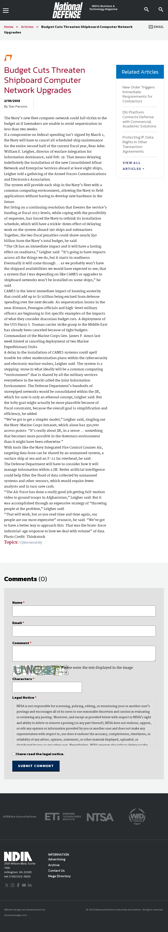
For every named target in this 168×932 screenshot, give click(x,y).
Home (8, 26)
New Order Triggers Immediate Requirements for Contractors (139, 94)
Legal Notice (24, 697)
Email (158, 26)
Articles (27, 26)
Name (18, 602)
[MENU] (5, 10)
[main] (84, 416)
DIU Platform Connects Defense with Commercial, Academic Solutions (139, 119)
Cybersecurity (30, 542)
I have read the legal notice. (40, 754)
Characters (23, 678)
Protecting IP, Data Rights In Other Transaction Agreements (138, 144)
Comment (21, 643)
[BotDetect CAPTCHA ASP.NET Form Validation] (38, 670)
